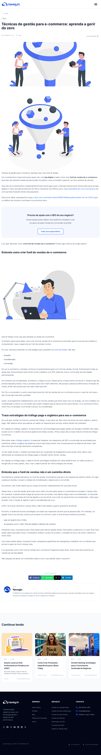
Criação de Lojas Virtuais (59, 714)
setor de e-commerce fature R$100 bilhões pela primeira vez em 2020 (63, 197)
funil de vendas (61, 350)
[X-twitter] (25, 727)
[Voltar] (2, 13)
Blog (33, 714)
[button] (96, 4)
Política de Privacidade (39, 718)
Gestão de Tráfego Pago (59, 729)
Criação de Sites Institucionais (61, 711)
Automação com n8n (58, 721)
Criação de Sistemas (58, 718)
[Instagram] (11, 727)
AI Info (34, 721)
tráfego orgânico (23, 440)
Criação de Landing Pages (60, 707)
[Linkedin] (18, 727)
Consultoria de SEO (58, 725)
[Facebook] (7, 727)
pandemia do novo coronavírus (82, 189)
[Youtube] (15, 727)
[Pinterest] (22, 727)
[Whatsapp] (4, 727)
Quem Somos (36, 707)
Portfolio (34, 711)
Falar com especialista (50, 231)
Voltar (6, 13)
